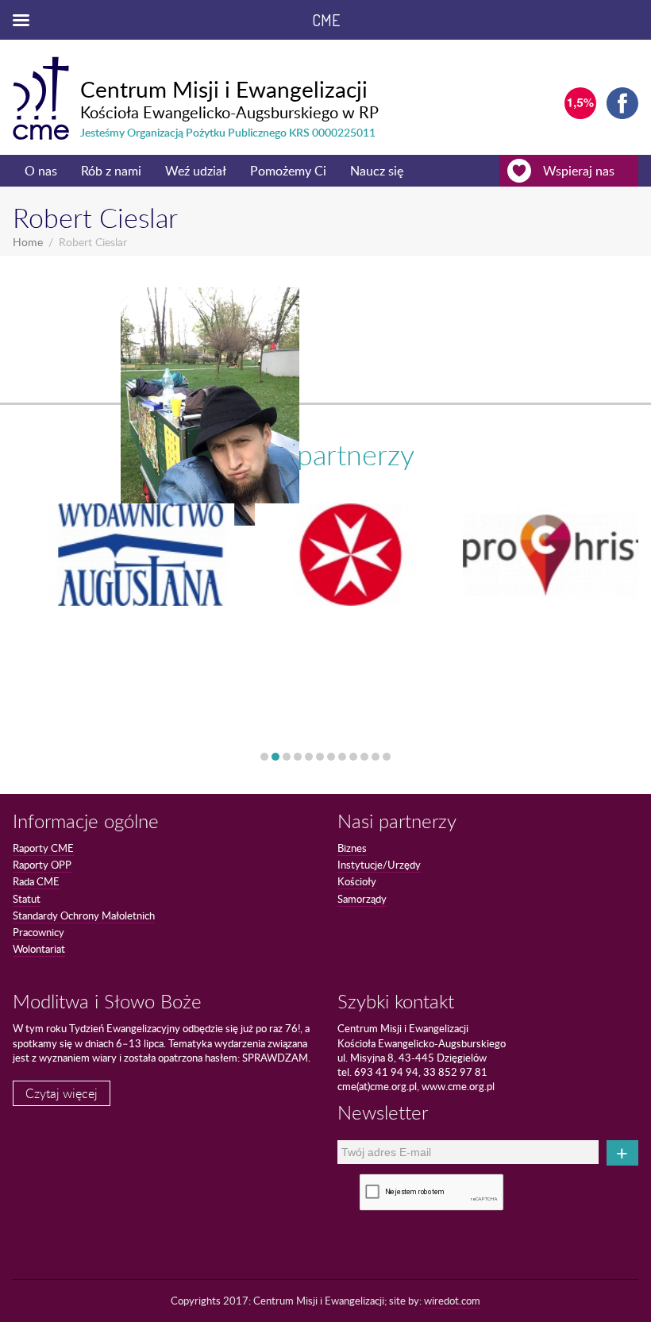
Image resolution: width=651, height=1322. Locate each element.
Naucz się (376, 170)
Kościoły (356, 881)
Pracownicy (38, 932)
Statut (26, 899)
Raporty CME (43, 848)
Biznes (352, 848)
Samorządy (362, 899)
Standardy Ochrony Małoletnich (84, 915)
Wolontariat (39, 949)
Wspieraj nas (578, 170)
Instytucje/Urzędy (379, 865)
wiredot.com (452, 1300)
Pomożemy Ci (288, 170)
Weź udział (195, 170)
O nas (41, 170)
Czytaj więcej (61, 1093)
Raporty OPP (42, 865)
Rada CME (36, 881)
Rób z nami (111, 170)
